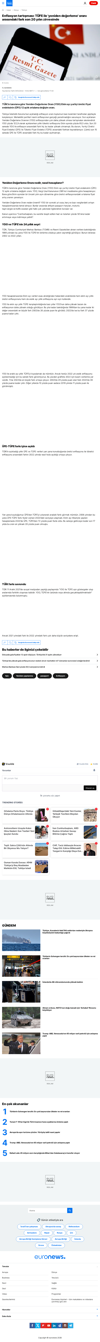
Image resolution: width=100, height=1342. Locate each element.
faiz (7, 676)
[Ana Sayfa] (3, 10)
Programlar (56, 1294)
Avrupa (5, 1272)
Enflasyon (60, 676)
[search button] (69, 1210)
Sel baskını (32, 1233)
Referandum (74, 1226)
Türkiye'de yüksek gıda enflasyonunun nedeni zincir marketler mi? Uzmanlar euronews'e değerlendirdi (46, 661)
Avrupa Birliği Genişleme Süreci (33, 1239)
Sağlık (54, 1283)
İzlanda (77, 1239)
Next (4, 1283)
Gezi (4, 1288)
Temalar (5, 1266)
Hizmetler (6, 1309)
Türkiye (24, 10)
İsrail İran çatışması (29, 1226)
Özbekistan (56, 1245)
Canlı (93, 3)
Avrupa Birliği (61, 1239)
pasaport (44, 676)
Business (6, 1278)
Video (4, 1294)
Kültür (54, 1288)
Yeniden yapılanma (24, 676)
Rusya (59, 1233)
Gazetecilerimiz (8, 1299)
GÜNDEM (9, 925)
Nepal (46, 1233)
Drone (41, 1245)
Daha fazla (6, 1316)
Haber (9, 10)
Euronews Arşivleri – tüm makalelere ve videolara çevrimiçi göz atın (72, 1300)
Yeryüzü (55, 1278)
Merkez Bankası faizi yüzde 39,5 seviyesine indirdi (23, 667)
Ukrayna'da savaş (53, 1226)
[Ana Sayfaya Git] (9, 3)
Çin (71, 1233)
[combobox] (50, 1210)
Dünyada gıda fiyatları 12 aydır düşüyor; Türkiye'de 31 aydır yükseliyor (32, 655)
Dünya (16, 10)
